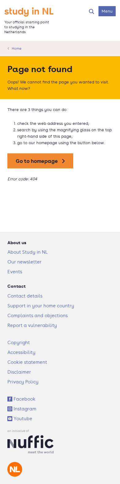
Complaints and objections (37, 315)
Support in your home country (40, 306)
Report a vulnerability (32, 325)
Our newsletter (24, 262)
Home (17, 48)
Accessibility (21, 352)
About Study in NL (27, 252)
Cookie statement (27, 362)
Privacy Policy (22, 382)
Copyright (18, 342)
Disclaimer (19, 372)
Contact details (24, 296)
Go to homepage (37, 160)
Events (14, 272)
